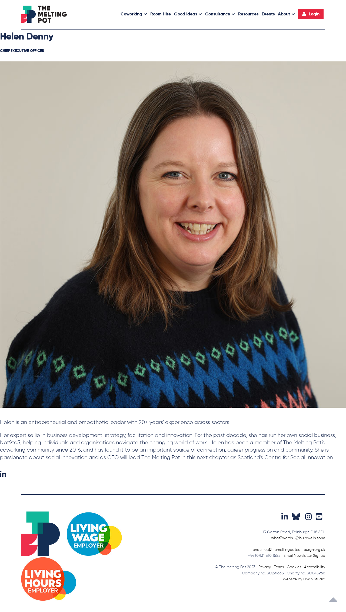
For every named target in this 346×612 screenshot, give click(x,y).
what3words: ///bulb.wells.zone (298, 538)
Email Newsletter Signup (304, 555)
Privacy (264, 567)
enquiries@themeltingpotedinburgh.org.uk (289, 549)
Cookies (294, 567)
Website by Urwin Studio (304, 579)
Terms (279, 567)
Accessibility (314, 567)
